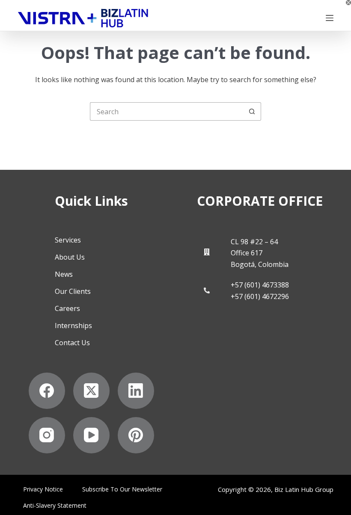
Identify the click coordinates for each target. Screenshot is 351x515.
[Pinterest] (136, 435)
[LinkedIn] (136, 391)
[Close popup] (348, 2)
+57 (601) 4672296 (260, 296)
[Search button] (252, 111)
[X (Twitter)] (91, 391)
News (64, 274)
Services (68, 240)
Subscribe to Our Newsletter (122, 489)
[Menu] (329, 18)
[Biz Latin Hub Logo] (83, 18)
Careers (67, 308)
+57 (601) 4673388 (260, 285)
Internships (73, 325)
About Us (70, 257)
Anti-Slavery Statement (54, 505)
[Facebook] (47, 391)
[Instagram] (47, 435)
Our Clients (73, 291)
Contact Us (72, 342)
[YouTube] (91, 435)
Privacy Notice (43, 489)
